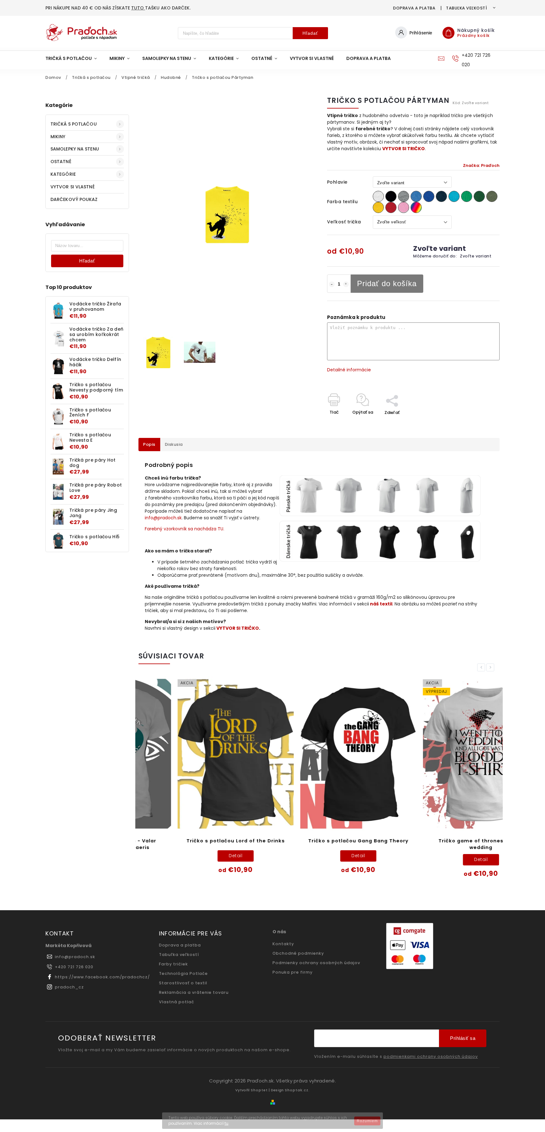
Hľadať (310, 33)
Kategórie (63, 174)
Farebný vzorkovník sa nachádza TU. (184, 529)
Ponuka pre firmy (292, 972)
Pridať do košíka (387, 283)
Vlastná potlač (176, 1002)
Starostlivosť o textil (183, 983)
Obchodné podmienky (298, 953)
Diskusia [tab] (174, 444)
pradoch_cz (69, 987)
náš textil (381, 604)
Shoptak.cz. (297, 1090)
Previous (482, 667)
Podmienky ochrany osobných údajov (316, 962)
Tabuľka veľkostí (466, 8)
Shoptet (259, 1090)
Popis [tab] (149, 444)
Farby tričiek (173, 964)
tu (226, 1123)
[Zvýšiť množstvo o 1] (346, 284)
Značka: (481, 165)
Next (491, 667)
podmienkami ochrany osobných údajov (431, 1056)
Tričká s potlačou (73, 124)
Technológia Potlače (183, 973)
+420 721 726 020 (74, 967)
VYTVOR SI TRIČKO (403, 148)
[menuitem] (74, 58)
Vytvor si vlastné (72, 187)
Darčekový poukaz (74, 199)
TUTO (138, 8)
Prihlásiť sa (462, 1038)
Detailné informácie (349, 370)
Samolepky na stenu (74, 149)
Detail (196, 855)
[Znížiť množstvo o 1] (332, 284)
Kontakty (283, 943)
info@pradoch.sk (163, 518)
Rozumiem (367, 1121)
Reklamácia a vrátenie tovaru (194, 992)
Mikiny (58, 136)
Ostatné (60, 161)
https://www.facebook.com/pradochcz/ (102, 977)
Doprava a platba (414, 8)
